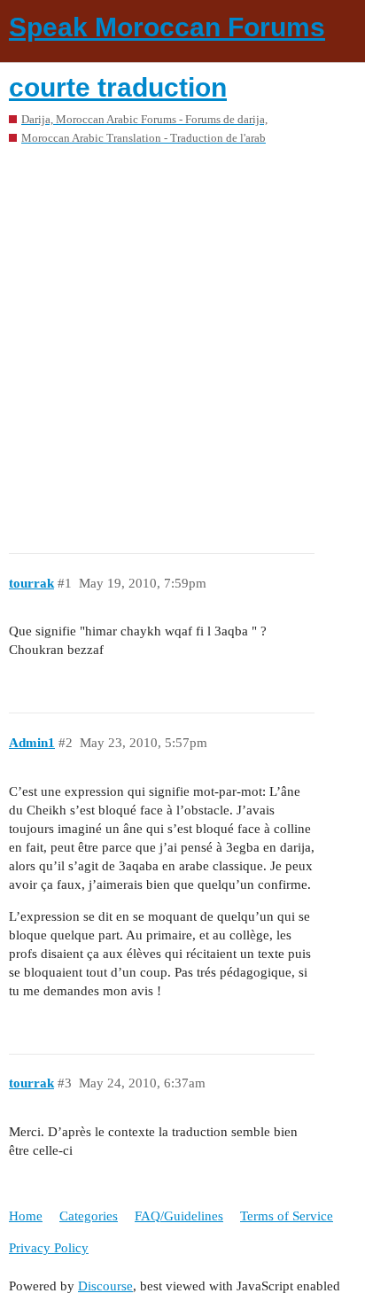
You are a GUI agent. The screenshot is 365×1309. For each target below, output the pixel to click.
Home (26, 1216)
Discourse (105, 1286)
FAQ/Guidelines (179, 1216)
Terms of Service (286, 1216)
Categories (88, 1216)
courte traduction (118, 87)
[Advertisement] (182, 343)
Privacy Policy (49, 1248)
